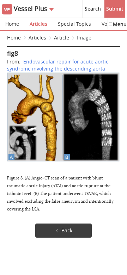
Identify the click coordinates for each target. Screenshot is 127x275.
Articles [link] (37, 37)
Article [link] (61, 37)
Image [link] (84, 37)
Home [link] (14, 37)
